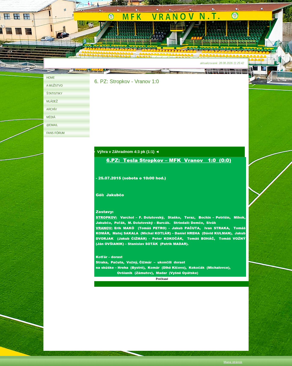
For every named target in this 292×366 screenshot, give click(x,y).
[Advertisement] (169, 117)
